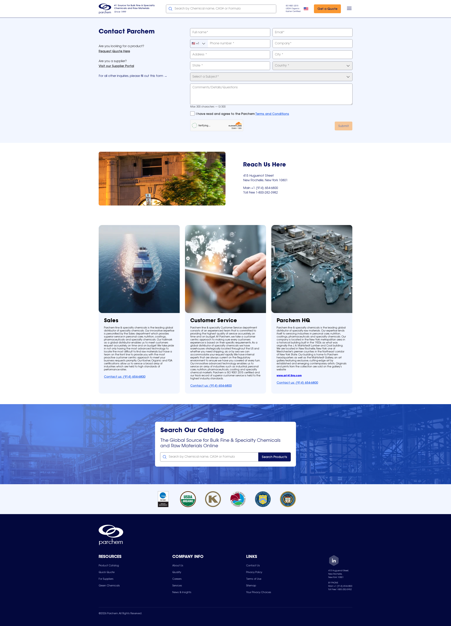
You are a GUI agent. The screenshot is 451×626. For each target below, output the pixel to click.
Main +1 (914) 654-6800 (340, 586)
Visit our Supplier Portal (116, 66)
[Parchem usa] (105, 9)
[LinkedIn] (333, 561)
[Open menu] (349, 8)
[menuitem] (109, 565)
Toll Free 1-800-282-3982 (340, 590)
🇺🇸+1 (195, 43)
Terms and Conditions (272, 114)
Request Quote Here (114, 51)
